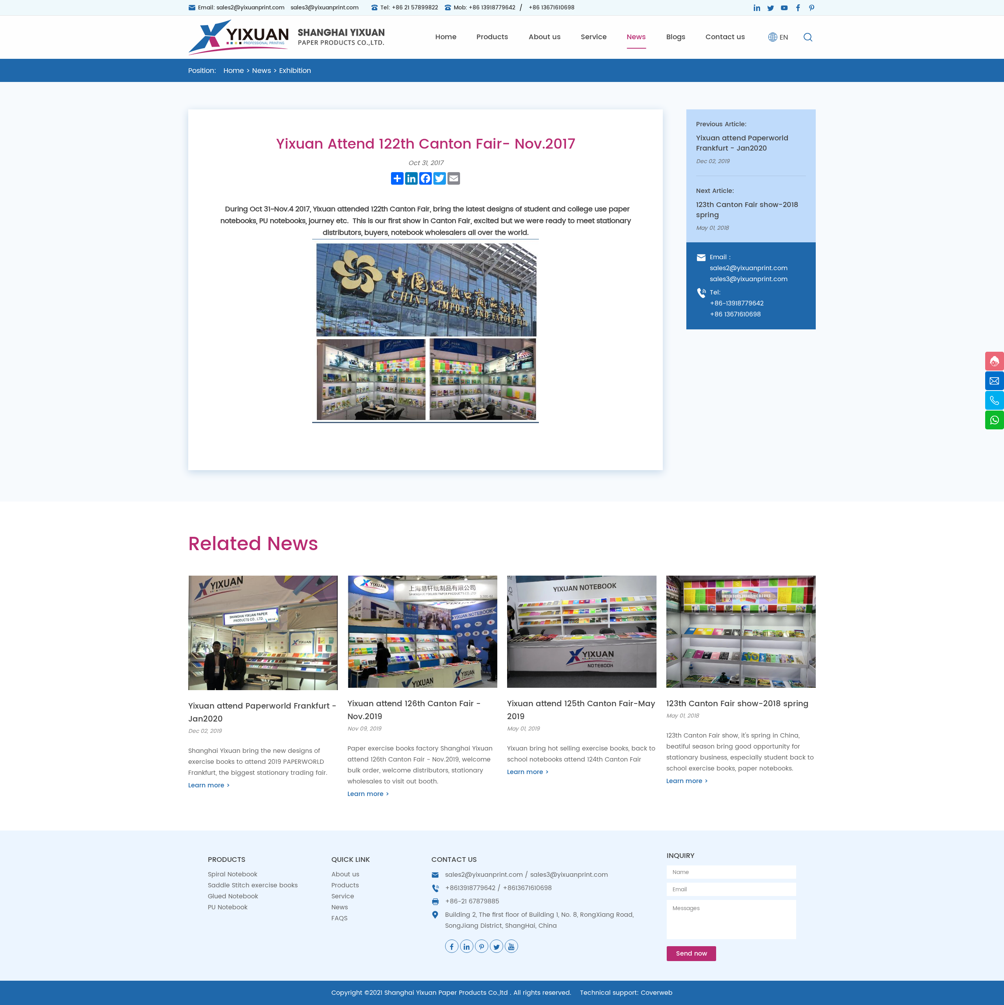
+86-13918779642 (737, 303)
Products (492, 37)
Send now (691, 954)
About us (545, 37)
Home (446, 37)
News (636, 37)
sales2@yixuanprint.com (250, 7)
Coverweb (657, 993)
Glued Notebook (233, 896)
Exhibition (295, 70)
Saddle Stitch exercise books (253, 885)
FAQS (339, 918)
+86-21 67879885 (472, 901)
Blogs (676, 37)
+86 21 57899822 (415, 7)
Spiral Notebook (232, 874)
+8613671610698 (527, 888)
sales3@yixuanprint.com (325, 7)
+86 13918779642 (492, 7)
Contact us (725, 37)
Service (594, 37)
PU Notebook (227, 907)
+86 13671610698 (552, 7)
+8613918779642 (470, 888)
